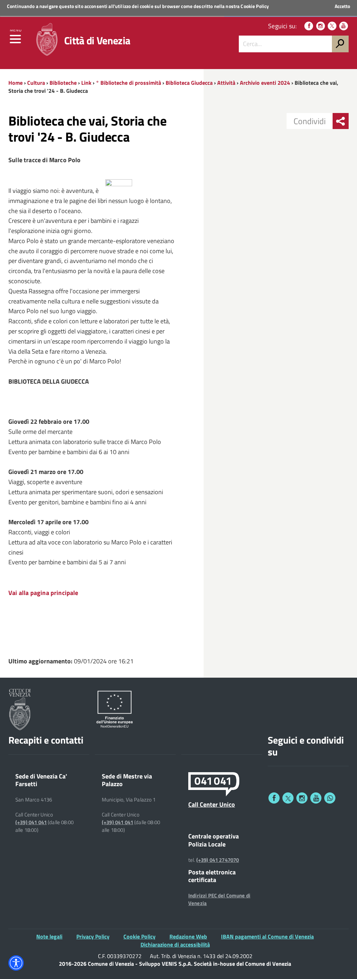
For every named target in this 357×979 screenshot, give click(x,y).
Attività (226, 82)
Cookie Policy (255, 6)
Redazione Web (188, 936)
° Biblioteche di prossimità (128, 82)
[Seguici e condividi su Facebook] (274, 798)
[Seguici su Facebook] (308, 26)
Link (86, 82)
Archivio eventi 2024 (265, 82)
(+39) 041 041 (31, 822)
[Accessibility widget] (16, 963)
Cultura (36, 82)
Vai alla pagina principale (43, 592)
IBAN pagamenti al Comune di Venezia (267, 936)
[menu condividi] (341, 121)
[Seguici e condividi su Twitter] (288, 798)
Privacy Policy (92, 936)
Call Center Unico (211, 804)
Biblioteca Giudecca (189, 82)
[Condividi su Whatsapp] (329, 798)
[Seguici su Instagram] (320, 26)
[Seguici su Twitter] (332, 26)
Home (15, 82)
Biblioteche (63, 82)
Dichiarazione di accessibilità (175, 944)
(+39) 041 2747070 (217, 860)
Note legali (49, 936)
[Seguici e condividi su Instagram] (301, 798)
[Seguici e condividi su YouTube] (315, 798)
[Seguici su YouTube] (343, 26)
